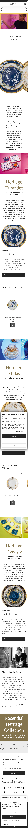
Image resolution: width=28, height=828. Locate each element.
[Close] (25, 798)
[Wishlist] (22, 296)
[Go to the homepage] (13, 3)
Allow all (14, 436)
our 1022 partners (11, 417)
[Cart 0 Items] (25, 4)
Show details (19, 431)
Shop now (6, 274)
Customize (13, 441)
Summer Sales (3, 0)
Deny (14, 445)
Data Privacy (21, 785)
